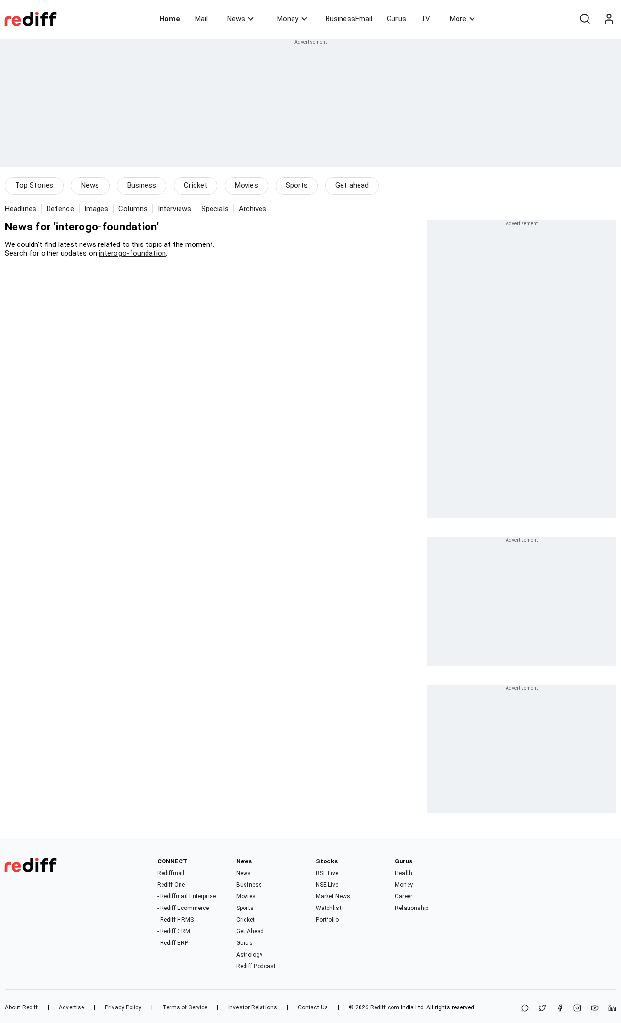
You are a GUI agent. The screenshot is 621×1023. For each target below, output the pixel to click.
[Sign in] (609, 19)
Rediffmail (171, 873)
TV (425, 19)
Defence (60, 208)
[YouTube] (595, 1008)
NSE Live (327, 884)
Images (96, 208)
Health (403, 873)
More (458, 19)
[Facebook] (560, 1008)
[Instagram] (577, 1008)
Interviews (174, 208)
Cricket (195, 185)
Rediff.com (384, 1007)
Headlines (20, 208)
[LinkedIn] (612, 1008)
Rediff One (171, 884)
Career (403, 896)
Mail (201, 19)
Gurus (396, 19)
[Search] (584, 19)
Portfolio (327, 919)
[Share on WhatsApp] (525, 1008)
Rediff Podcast (256, 966)
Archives (253, 208)
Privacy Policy (123, 1007)
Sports (297, 185)
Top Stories (34, 185)
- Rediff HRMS (175, 919)
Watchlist (329, 908)
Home (169, 19)
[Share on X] (542, 1008)
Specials (215, 208)
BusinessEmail (349, 19)
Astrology (249, 954)
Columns (132, 208)
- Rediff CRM (173, 931)
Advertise (71, 1007)
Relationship (411, 908)
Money (287, 19)
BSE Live (327, 873)
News (236, 19)
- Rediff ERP (172, 943)
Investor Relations (252, 1007)
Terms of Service (185, 1007)
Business (142, 185)
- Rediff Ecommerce (183, 908)
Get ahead (352, 185)
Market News (333, 896)
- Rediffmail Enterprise (186, 896)
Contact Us (313, 1007)
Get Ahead (250, 931)
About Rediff (21, 1007)
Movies (246, 185)
